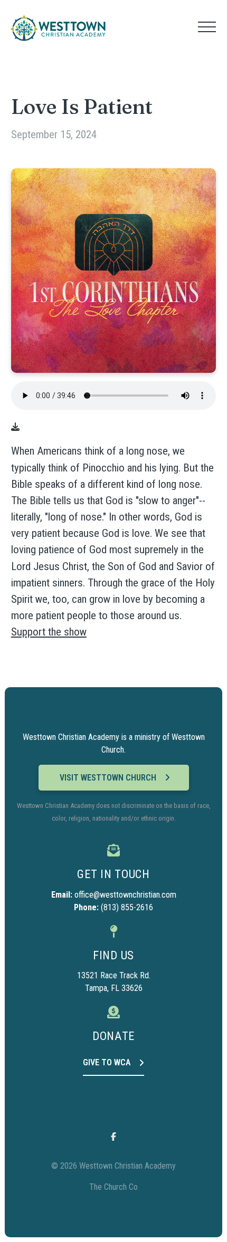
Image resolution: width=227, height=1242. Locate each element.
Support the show (49, 631)
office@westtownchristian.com (125, 895)
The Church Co (113, 1187)
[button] (207, 27)
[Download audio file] (15, 427)
